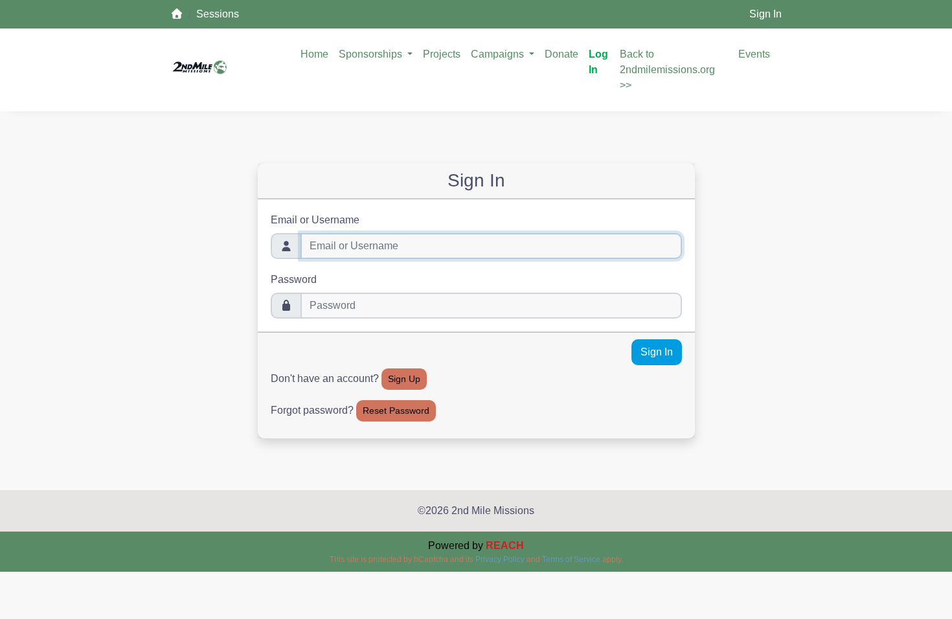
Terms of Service (571, 559)
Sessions (217, 13)
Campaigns (499, 54)
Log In (598, 62)
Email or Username (315, 219)
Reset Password (396, 410)
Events (754, 54)
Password (294, 279)
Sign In (765, 13)
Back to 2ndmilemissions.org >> (667, 70)
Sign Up (404, 379)
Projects (441, 54)
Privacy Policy (500, 559)
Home (314, 54)
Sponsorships (372, 54)
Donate (561, 54)
